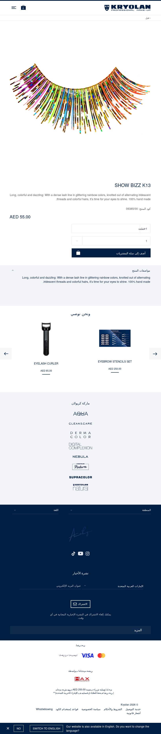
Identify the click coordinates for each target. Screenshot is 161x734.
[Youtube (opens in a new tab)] (80, 553)
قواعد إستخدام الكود (67, 709)
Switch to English (46, 728)
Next (6, 353)
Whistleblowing (44, 709)
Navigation (14, 7)
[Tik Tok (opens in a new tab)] (73, 553)
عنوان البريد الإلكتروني (68, 585)
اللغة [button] (56, 510)
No (19, 728)
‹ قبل (148, 17)
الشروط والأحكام (113, 709)
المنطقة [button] (146, 510)
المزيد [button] (138, 630)
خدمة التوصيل (133, 709)
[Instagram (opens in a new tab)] (87, 553)
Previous (155, 353)
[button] (23, 8)
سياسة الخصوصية (91, 709)
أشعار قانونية (134, 713)
